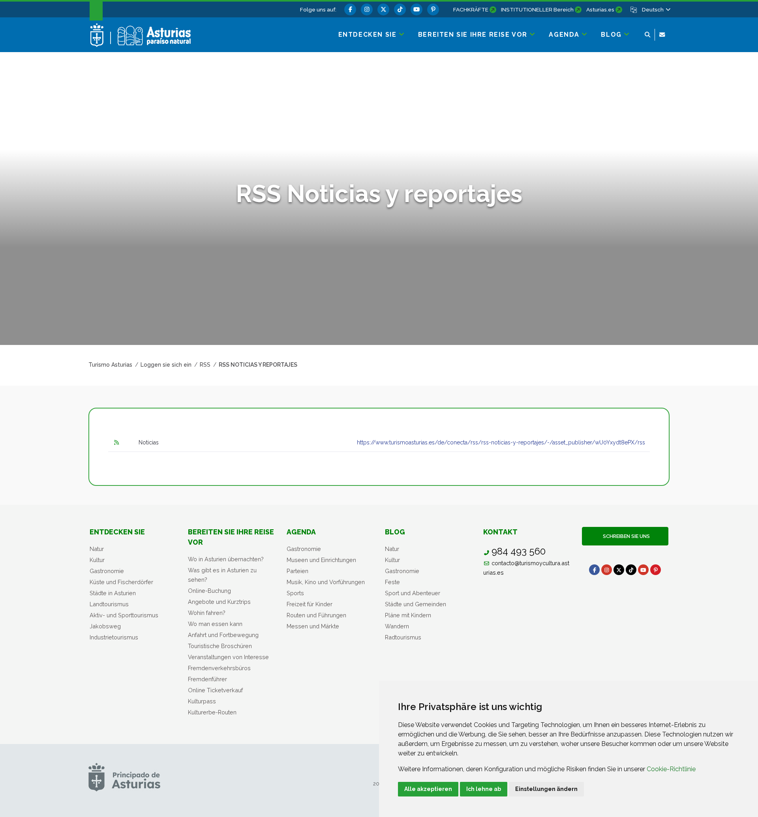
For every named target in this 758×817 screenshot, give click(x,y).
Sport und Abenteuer (412, 593)
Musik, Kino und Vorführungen (326, 582)
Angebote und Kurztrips (219, 601)
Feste (392, 582)
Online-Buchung (209, 590)
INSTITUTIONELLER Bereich (537, 9)
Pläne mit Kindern (408, 615)
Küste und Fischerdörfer (121, 582)
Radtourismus (403, 637)
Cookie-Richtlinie (671, 769)
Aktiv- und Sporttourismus (124, 615)
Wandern (397, 626)
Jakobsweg (105, 626)
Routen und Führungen (316, 615)
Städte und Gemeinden (415, 604)
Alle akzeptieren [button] (428, 789)
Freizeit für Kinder (309, 604)
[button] (656, 9)
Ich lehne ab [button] (483, 789)
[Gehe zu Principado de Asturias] (124, 777)
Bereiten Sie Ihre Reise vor (231, 537)
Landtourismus (109, 604)
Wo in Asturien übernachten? (226, 559)
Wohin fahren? (206, 612)
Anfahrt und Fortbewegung (223, 634)
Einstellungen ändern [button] (546, 789)
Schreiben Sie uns (625, 536)
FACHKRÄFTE (470, 9)
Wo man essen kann (215, 623)
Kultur (97, 560)
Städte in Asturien (113, 593)
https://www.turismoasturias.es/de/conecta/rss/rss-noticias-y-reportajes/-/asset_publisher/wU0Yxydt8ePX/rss (501, 442)
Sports (295, 593)
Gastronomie (107, 571)
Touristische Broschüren (220, 646)
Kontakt (500, 532)
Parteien (297, 571)
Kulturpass (202, 701)
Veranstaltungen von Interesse (228, 657)
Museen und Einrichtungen (321, 560)
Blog (395, 532)
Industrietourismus (114, 637)
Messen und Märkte (313, 626)
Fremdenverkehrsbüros (219, 668)
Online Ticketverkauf (215, 690)
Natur (97, 548)
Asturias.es (600, 9)
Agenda (301, 532)
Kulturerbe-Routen (212, 712)
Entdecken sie (117, 532)
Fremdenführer (207, 679)
